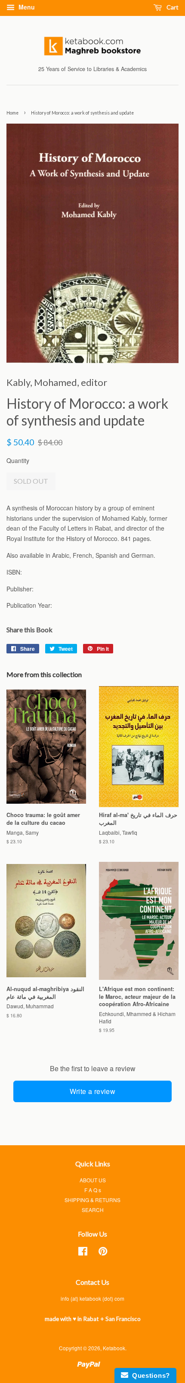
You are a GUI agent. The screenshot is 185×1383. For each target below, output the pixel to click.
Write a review (93, 1091)
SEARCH (93, 1209)
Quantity (17, 460)
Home (12, 112)
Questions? (149, 1375)
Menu (26, 7)
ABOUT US (93, 1180)
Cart (172, 7)
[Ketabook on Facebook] (83, 1252)
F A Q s (92, 1189)
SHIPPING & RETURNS (92, 1199)
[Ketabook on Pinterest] (103, 1252)
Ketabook (114, 1348)
